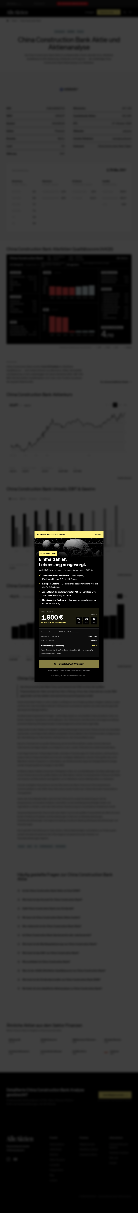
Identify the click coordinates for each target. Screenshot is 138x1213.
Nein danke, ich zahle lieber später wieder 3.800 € (69, 675)
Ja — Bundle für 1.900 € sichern (69, 663)
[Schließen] (99, 540)
